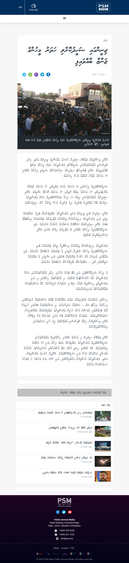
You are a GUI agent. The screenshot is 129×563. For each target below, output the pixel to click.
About (56, 548)
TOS (72, 548)
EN (20, 7)
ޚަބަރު (105, 41)
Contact (64, 548)
